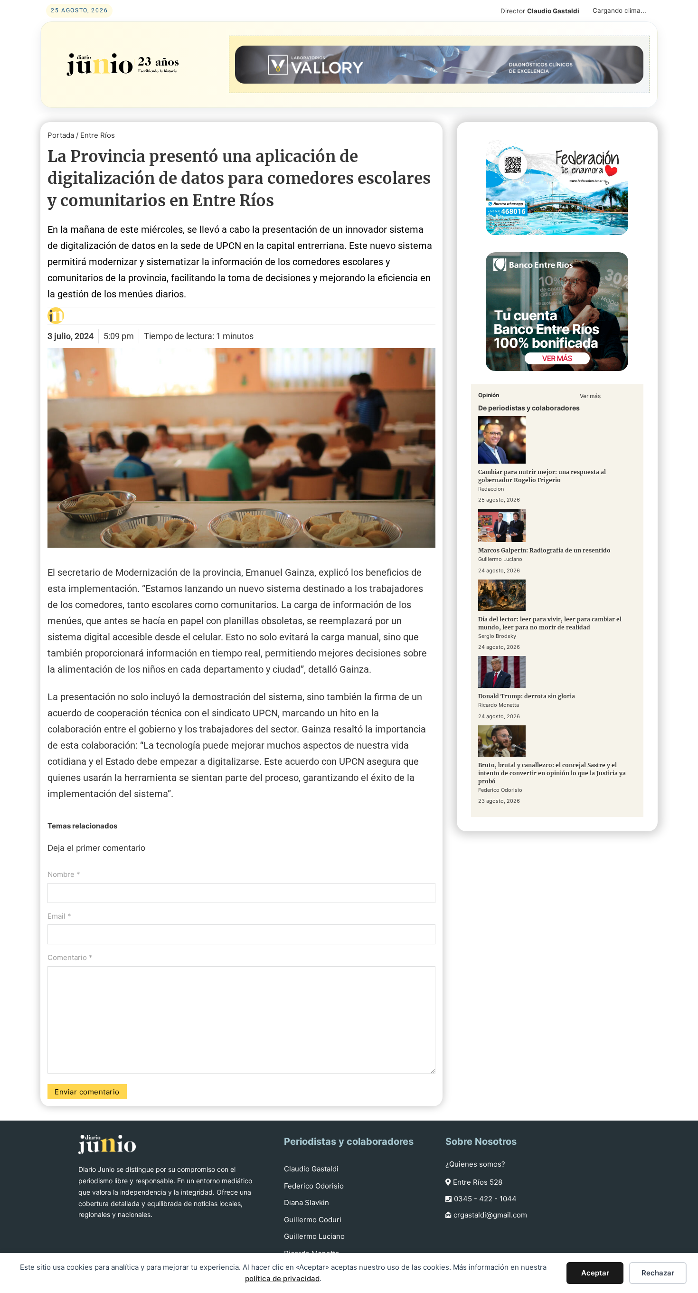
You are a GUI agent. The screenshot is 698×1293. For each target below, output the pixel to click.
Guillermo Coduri (312, 1219)
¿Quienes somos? (475, 1164)
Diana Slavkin (306, 1202)
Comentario (70, 957)
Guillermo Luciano (314, 1236)
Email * (59, 916)
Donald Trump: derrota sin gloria (526, 696)
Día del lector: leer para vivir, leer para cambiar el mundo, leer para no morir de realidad (550, 623)
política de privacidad (282, 1278)
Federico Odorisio (314, 1185)
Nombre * (63, 874)
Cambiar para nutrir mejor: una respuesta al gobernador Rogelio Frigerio (542, 476)
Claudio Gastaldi (311, 1168)
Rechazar (657, 1272)
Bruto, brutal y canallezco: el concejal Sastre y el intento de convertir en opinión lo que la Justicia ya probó (552, 773)
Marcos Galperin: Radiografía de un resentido (544, 550)
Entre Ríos (97, 135)
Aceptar (595, 1272)
